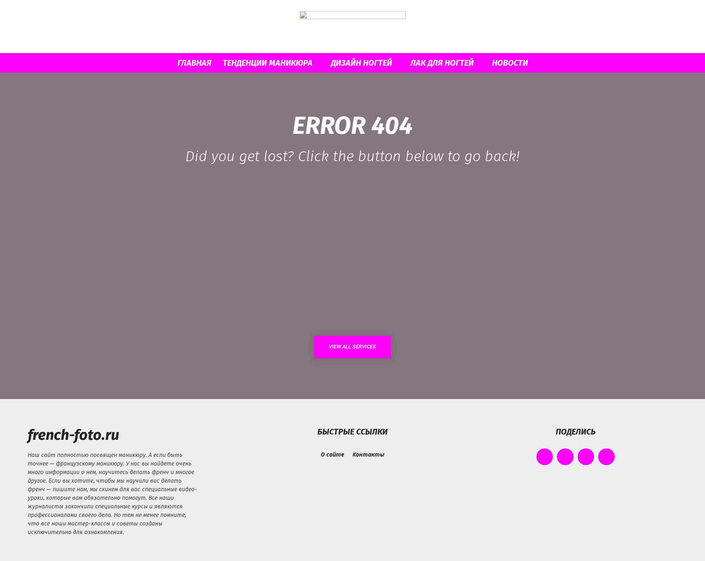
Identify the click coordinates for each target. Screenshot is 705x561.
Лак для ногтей (442, 63)
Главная (194, 63)
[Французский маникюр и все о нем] (352, 27)
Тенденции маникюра (268, 63)
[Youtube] (606, 456)
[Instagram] (565, 456)
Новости (510, 63)
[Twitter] (586, 456)
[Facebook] (545, 456)
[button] (560, 63)
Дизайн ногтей (361, 63)
